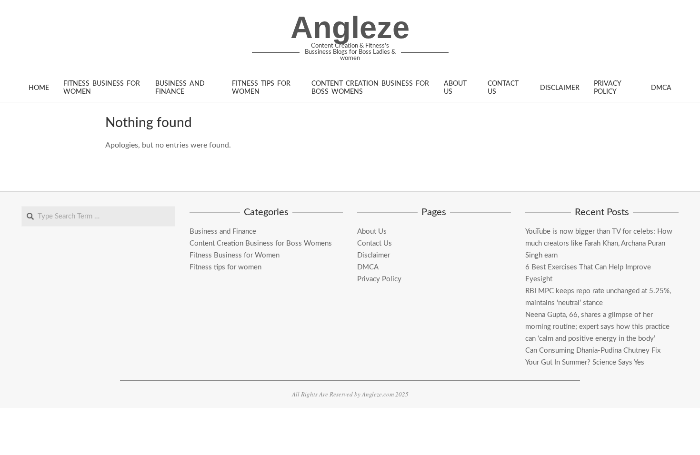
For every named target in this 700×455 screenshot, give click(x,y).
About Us (372, 231)
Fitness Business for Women (235, 255)
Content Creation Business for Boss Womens (261, 243)
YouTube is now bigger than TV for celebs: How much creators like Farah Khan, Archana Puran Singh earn (598, 243)
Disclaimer (373, 255)
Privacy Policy (379, 279)
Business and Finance (223, 231)
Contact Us (374, 243)
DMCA (368, 267)
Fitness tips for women (225, 267)
